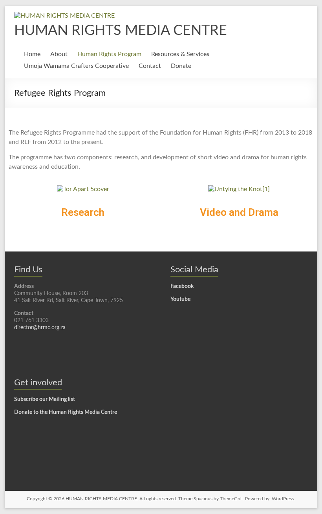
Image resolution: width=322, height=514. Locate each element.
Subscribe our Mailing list (44, 399)
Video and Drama (239, 212)
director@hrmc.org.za (40, 327)
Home (32, 54)
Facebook (182, 286)
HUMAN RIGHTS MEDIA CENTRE (120, 31)
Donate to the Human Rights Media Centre (65, 412)
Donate (181, 66)
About (59, 54)
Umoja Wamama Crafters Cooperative (76, 66)
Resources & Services (180, 54)
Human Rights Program (109, 54)
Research (82, 212)
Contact (150, 66)
